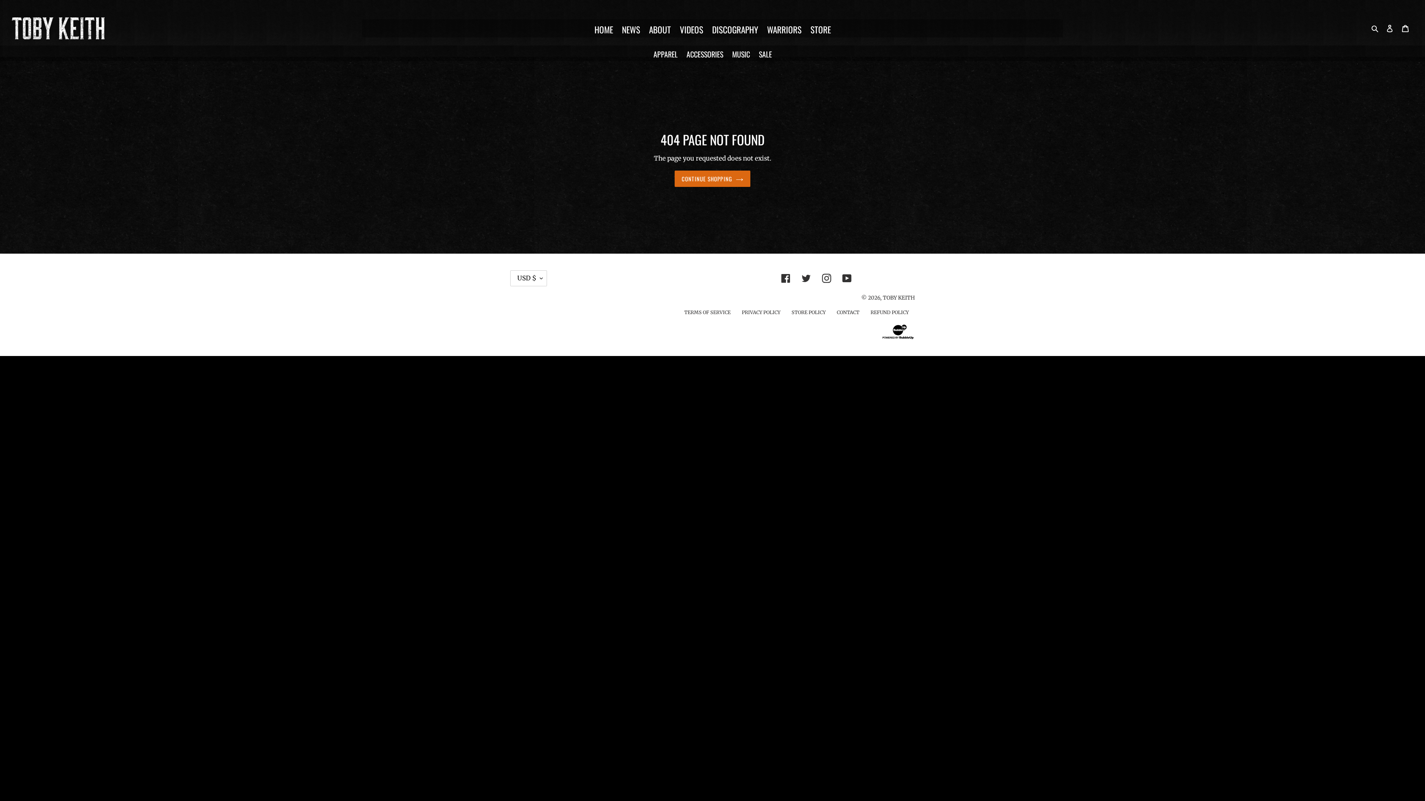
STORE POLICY (809, 312)
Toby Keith (899, 297)
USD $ (526, 278)
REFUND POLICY (890, 312)
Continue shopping (707, 179)
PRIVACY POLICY (761, 312)
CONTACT (848, 312)
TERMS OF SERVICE (707, 312)
